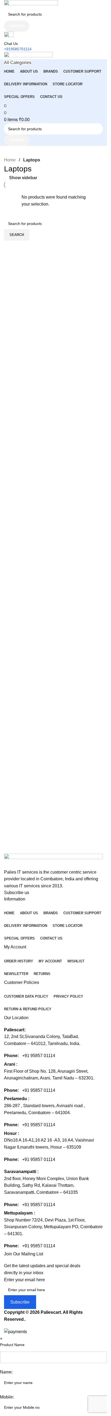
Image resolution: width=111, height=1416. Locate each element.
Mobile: (7, 1397)
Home (10, 160)
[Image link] (53, 861)
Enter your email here (24, 1279)
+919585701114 (18, 49)
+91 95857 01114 (38, 1055)
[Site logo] (31, 3)
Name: (6, 1372)
